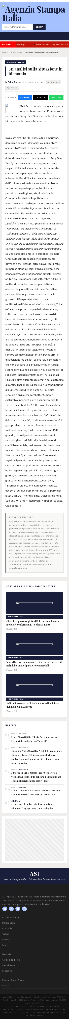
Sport (4, 945)
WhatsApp (56, 97)
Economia (7, 928)
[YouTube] (4, 909)
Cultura (5, 934)
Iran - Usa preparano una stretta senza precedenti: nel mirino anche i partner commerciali (34, 664)
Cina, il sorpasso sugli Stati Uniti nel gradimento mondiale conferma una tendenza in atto (32, 623)
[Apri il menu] (34, 36)
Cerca (39, 27)
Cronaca (6, 939)
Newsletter (7, 954)
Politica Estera (16, 52)
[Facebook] (17, 909)
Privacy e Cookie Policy (13, 980)
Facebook (24, 97)
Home (5, 52)
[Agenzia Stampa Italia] (34, 18)
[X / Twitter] (11, 909)
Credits (5, 985)
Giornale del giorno (11, 959)
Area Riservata (8, 965)
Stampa (13, 87)
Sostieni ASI (7, 970)
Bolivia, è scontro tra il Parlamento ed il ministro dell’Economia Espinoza (32, 705)
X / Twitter (40, 97)
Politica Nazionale (10, 917)
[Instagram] (24, 909)
